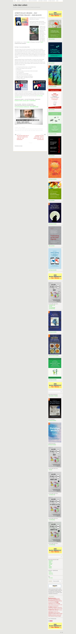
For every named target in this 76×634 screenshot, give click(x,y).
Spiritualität (50, 612)
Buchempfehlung (51, 600)
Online (61, 608)
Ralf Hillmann (55, 609)
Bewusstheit (58, 598)
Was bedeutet (51, 615)
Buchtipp (56, 600)
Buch (59, 599)
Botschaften (55, 599)
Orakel (50, 609)
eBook (54, 602)
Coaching (60, 600)
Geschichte (55, 604)
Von (55, 614)
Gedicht (52, 604)
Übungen (59, 615)
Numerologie (58, 608)
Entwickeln (54, 603)
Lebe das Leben (20, 5)
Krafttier (26, 130)
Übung (55, 615)
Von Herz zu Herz (59, 614)
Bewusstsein (50, 599)
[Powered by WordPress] (60, 632)
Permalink (23, 127)
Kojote (23, 130)
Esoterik (49, 604)
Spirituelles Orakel (39, 130)
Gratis (61, 604)
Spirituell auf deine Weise (53, 613)
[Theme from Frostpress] (62, 632)
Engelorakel (50, 603)
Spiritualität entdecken (56, 612)
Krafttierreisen (59, 607)
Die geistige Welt (50, 602)
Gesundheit (58, 604)
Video (54, 614)
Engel (57, 602)
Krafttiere (55, 607)
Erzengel (58, 603)
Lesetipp (54, 608)
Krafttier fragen (32, 130)
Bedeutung (19, 130)
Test (52, 614)
